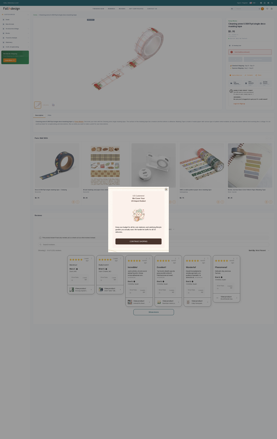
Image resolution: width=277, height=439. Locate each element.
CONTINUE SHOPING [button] (138, 241)
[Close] (166, 189)
